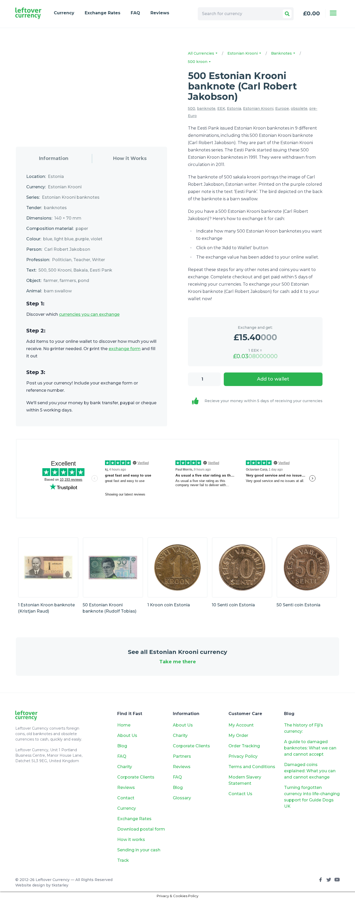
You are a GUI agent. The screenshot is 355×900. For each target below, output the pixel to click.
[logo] (28, 13)
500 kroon (198, 61)
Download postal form (141, 829)
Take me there (177, 662)
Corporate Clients (135, 777)
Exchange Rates (102, 12)
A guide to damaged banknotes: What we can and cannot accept (310, 748)
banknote (206, 108)
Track (123, 860)
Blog (122, 745)
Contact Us (240, 793)
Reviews (159, 12)
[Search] (287, 13)
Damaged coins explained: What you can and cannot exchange (310, 771)
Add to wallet (273, 379)
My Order (238, 735)
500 (191, 108)
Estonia (234, 108)
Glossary (182, 797)
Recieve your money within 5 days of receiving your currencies (264, 400)
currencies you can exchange (89, 314)
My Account (241, 725)
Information (53, 158)
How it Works (130, 158)
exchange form (125, 348)
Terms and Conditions (251, 766)
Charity (124, 766)
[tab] (53, 158)
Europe (282, 108)
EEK (221, 108)
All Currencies (201, 53)
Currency (64, 12)
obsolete (299, 108)
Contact (125, 797)
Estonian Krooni (243, 53)
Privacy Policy (243, 756)
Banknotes (282, 53)
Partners (182, 756)
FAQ (135, 12)
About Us (127, 735)
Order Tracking (244, 745)
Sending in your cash (138, 849)
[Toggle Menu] (333, 13)
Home (123, 725)
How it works (131, 839)
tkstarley (60, 885)
